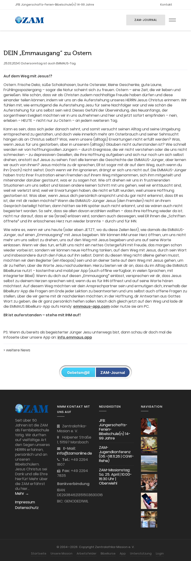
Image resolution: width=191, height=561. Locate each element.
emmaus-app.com (91, 306)
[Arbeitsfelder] (149, 463)
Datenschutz (27, 507)
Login (160, 553)
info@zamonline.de (74, 453)
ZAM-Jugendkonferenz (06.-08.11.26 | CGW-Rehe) (116, 454)
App (123, 553)
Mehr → (22, 493)
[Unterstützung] (149, 519)
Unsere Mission (61, 553)
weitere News (18, 350)
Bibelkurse (108, 553)
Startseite (38, 553)
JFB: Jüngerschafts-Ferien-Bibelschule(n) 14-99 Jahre (54, 5)
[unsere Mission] (149, 445)
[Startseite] (149, 426)
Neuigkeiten (110, 406)
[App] (149, 501)
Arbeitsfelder (86, 553)
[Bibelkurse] (149, 482)
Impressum (25, 502)
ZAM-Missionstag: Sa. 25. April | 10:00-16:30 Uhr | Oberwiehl (115, 476)
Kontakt (166, 5)
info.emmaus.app (75, 337)
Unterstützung (141, 553)
